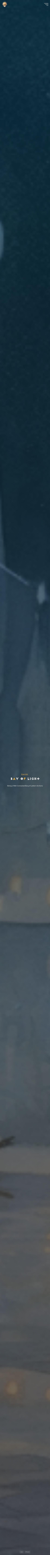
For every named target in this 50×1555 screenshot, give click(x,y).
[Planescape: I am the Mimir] (5, 4)
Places (24, 774)
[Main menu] (46, 4)
